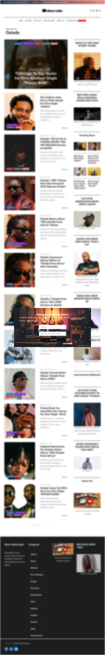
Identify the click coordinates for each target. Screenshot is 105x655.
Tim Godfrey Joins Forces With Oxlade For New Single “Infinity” (51, 102)
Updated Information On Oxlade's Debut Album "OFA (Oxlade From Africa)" (52, 451)
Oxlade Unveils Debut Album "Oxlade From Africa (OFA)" (53, 375)
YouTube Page (76, 20)
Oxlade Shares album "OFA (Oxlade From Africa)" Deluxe (52, 222)
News (38, 43)
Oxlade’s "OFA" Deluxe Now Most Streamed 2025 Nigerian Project (53, 183)
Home (21, 20)
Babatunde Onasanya (22, 643)
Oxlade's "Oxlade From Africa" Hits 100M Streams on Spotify (53, 302)
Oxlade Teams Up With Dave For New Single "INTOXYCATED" (53, 491)
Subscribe (53, 340)
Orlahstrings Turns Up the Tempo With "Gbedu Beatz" (80, 184)
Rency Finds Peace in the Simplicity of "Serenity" (93, 159)
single (54, 43)
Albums (10, 207)
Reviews (28, 20)
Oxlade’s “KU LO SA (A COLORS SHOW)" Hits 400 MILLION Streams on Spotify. (53, 143)
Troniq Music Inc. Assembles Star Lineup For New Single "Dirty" (53, 411)
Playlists (38, 20)
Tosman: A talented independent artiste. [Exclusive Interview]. (62, 2)
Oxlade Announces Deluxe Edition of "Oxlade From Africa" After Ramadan (52, 262)
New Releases (49, 20)
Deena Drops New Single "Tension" (93, 183)
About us (60, 20)
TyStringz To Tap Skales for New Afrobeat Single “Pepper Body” (36, 78)
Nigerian (46, 43)
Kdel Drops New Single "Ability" (79, 158)
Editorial (19, 358)
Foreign (18, 43)
